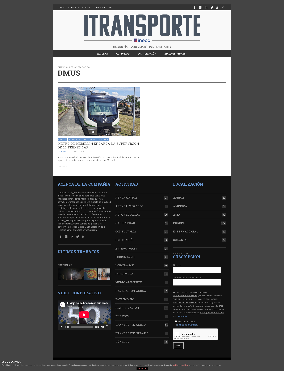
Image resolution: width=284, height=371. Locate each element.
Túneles (122, 341)
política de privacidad (187, 324)
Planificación (127, 308)
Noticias (83, 139)
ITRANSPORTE (64, 151)
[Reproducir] (61, 326)
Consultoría (125, 231)
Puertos (122, 316)
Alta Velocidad (127, 214)
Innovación (124, 265)
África (178, 197)
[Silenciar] (102, 326)
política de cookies (180, 365)
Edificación (125, 240)
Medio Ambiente (128, 282)
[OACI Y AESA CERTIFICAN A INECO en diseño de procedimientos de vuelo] (90, 274)
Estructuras (126, 248)
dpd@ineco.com (181, 316)
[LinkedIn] (206, 7)
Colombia (72, 139)
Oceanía (180, 240)
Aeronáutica (126, 197)
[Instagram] (200, 7)
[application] (84, 315)
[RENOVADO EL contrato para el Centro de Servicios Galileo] (71, 274)
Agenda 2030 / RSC (129, 206)
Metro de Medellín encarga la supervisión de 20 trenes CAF (98, 145)
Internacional (185, 231)
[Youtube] (217, 7)
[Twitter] (211, 7)
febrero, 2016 (78, 151)
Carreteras (125, 223)
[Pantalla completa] (107, 326)
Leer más (62, 166)
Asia (176, 214)
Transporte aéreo (130, 324)
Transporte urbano (99, 139)
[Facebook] (194, 7)
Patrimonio (124, 299)
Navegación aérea (130, 291)
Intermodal (125, 274)
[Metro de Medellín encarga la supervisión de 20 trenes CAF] (99, 111)
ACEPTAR (142, 369)
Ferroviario (125, 257)
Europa (179, 223)
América (62, 139)
